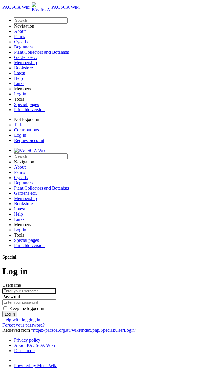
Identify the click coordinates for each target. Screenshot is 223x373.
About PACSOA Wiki (34, 345)
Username (11, 285)
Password (11, 296)
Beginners (23, 46)
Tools (19, 99)
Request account (29, 140)
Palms (19, 36)
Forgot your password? (23, 324)
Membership (25, 62)
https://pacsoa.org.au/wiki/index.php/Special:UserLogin (84, 330)
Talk (18, 124)
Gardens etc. (25, 57)
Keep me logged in (26, 308)
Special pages (26, 104)
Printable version (29, 109)
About (20, 31)
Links (19, 83)
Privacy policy (27, 340)
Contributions (26, 129)
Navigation (24, 26)
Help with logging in (21, 319)
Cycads (21, 41)
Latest (19, 73)
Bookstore (23, 67)
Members (22, 88)
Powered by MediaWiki (35, 365)
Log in (20, 93)
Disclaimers (24, 350)
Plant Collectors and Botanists (41, 52)
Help (18, 78)
